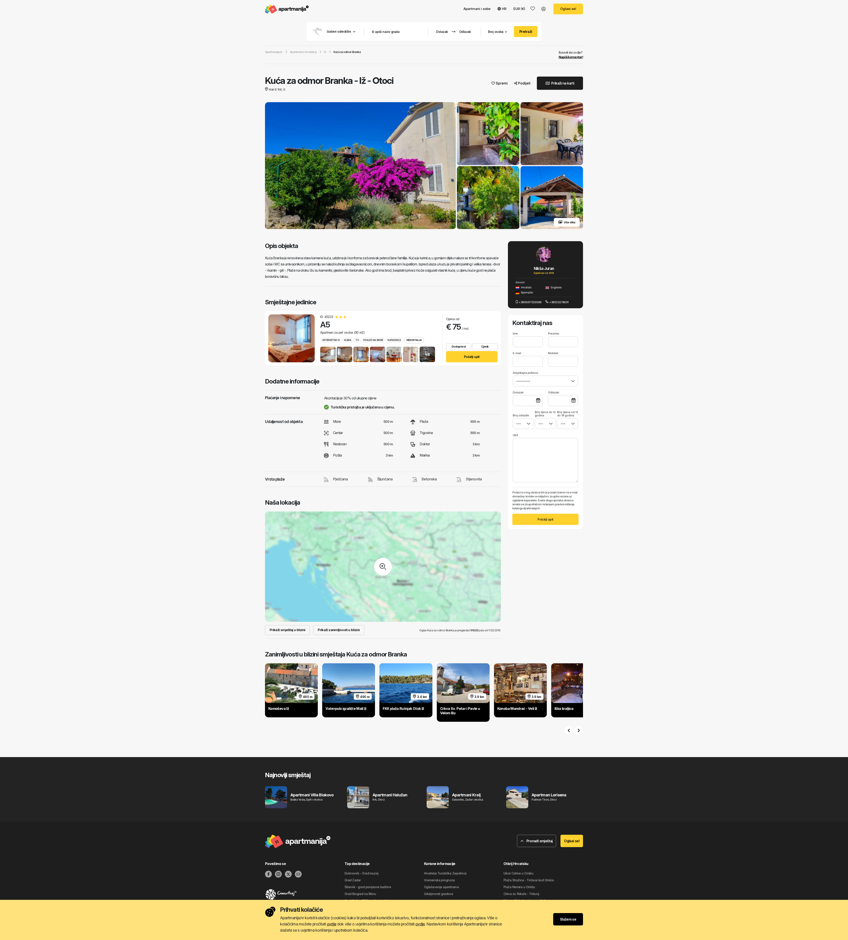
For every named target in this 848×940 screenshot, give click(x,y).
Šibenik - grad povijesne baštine (367, 887)
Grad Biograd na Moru (360, 894)
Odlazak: (554, 392)
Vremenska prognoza (439, 880)
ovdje (331, 924)
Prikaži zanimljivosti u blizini (339, 630)
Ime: (515, 333)
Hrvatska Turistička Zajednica (445, 873)
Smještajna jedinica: (525, 372)
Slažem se (568, 919)
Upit (515, 435)
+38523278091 (558, 302)
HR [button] (504, 9)
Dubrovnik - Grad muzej (361, 873)
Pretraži (525, 31)
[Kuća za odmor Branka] (360, 166)
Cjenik (485, 346)
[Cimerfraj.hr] (304, 895)
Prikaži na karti (562, 83)
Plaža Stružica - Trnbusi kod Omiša (529, 880)
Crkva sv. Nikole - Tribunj (521, 894)
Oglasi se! (568, 9)
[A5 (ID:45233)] (291, 338)
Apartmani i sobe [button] (477, 9)
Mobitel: (553, 353)
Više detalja (414, 340)
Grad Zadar (352, 880)
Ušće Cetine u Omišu (518, 873)
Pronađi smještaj (539, 841)
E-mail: (517, 353)
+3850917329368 (530, 302)
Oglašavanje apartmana (441, 887)
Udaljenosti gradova (438, 894)
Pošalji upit (472, 357)
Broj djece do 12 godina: (545, 413)
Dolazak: (518, 392)
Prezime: (554, 333)
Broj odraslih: (521, 415)
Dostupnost (459, 346)
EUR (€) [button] (519, 9)
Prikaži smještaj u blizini (287, 630)
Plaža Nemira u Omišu (519, 887)
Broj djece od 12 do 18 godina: (567, 413)
